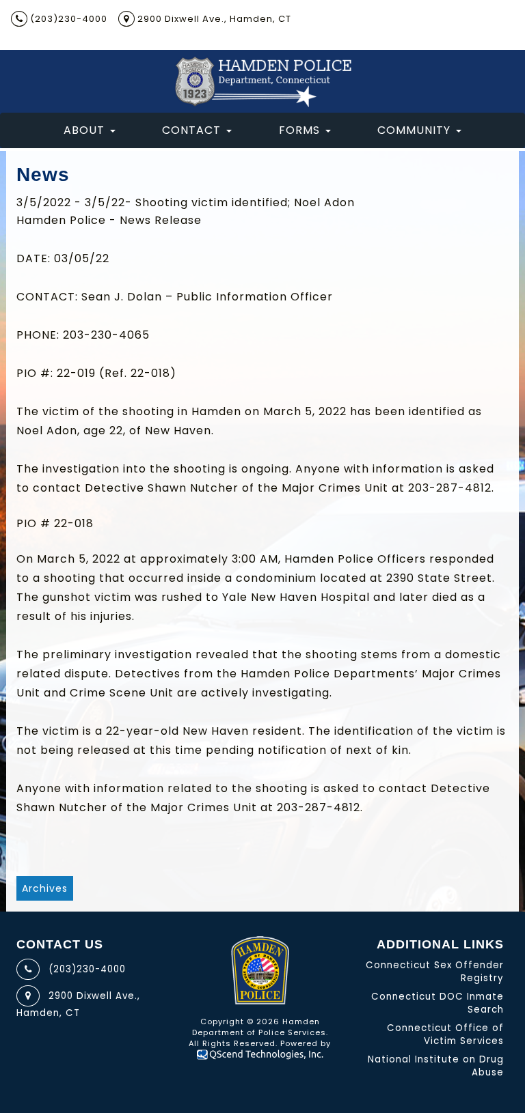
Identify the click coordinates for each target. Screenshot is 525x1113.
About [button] (84, 130)
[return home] (262, 81)
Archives (45, 888)
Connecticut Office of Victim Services (445, 1034)
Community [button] (413, 130)
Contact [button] (191, 130)
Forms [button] (299, 130)
